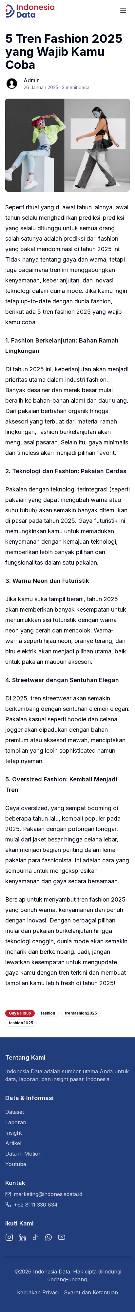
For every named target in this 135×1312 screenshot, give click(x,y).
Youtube (15, 1164)
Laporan (15, 1122)
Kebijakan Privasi (38, 1292)
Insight (13, 1132)
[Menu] (123, 10)
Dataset (14, 1112)
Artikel (13, 1143)
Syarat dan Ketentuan (91, 1292)
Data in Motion (23, 1153)
